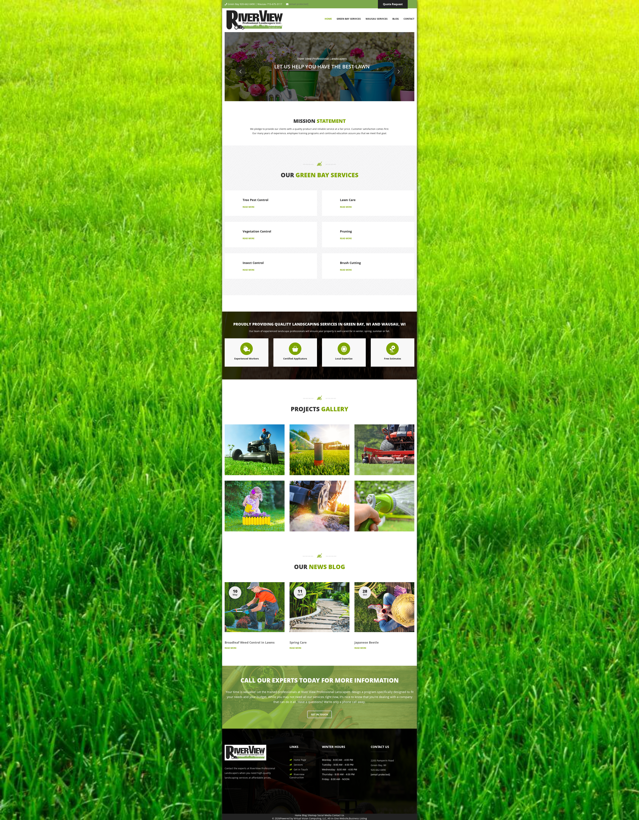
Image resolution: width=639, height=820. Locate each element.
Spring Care (298, 642)
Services (298, 764)
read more (248, 207)
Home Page (300, 759)
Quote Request (393, 4)
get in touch (319, 714)
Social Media (324, 815)
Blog (395, 18)
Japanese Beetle (366, 642)
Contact (409, 18)
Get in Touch (301, 769)
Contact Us (338, 815)
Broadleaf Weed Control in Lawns (250, 642)
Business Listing (358, 818)
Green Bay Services (349, 18)
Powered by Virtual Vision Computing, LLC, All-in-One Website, (314, 818)
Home (328, 18)
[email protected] (298, 4)
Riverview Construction (297, 776)
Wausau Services (377, 18)
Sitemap (312, 815)
